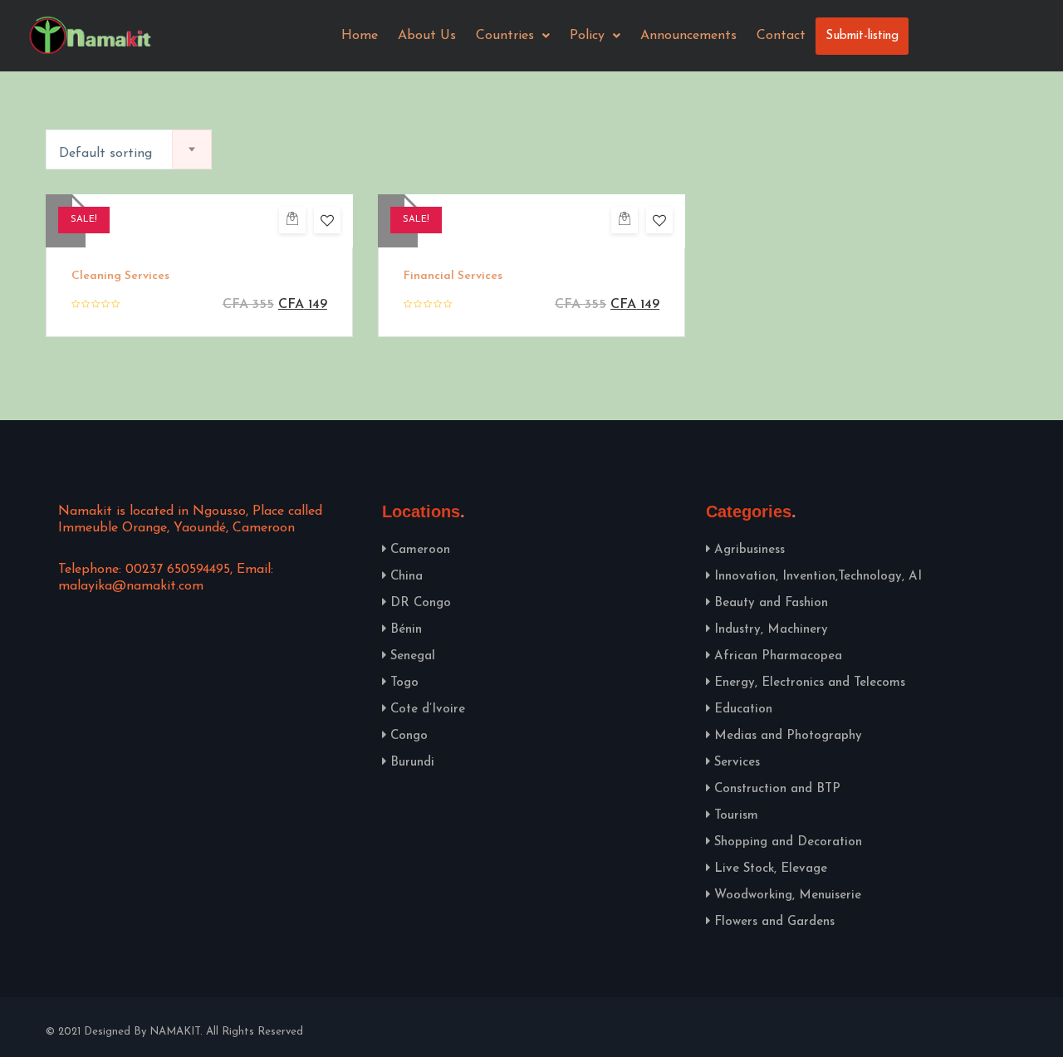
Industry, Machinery (771, 630)
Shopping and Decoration (788, 842)
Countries (505, 35)
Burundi (412, 762)
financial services (453, 276)
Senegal (412, 656)
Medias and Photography (788, 736)
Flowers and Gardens (774, 922)
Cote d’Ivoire (427, 709)
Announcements (688, 35)
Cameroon (420, 550)
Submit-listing (862, 36)
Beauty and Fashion (771, 603)
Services (737, 762)
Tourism (736, 816)
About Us (427, 35)
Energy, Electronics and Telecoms (809, 683)
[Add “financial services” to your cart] (624, 220)
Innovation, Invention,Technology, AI (818, 576)
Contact (781, 35)
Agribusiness (749, 550)
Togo (404, 683)
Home (359, 35)
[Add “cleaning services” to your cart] (292, 220)
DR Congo (420, 603)
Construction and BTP (777, 789)
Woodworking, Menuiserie (787, 895)
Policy (587, 35)
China (406, 576)
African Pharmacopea (778, 656)
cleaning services (120, 276)
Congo (409, 736)
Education (743, 709)
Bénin (406, 630)
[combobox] (129, 149)
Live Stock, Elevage (770, 869)
